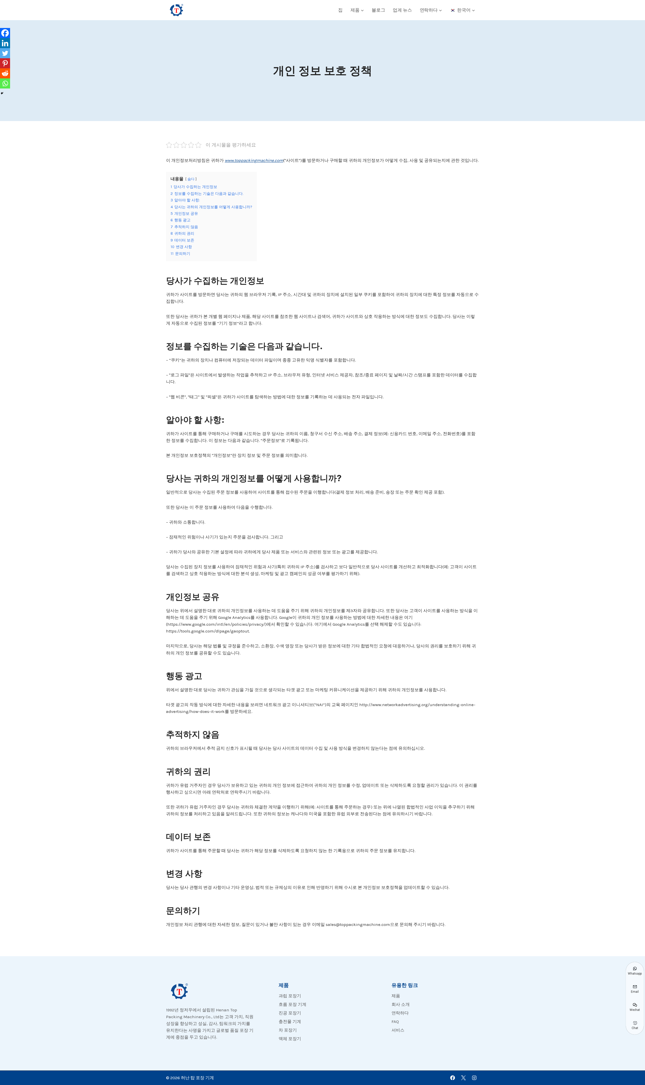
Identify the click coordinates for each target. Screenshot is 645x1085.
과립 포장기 (290, 995)
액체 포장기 (290, 1038)
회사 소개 (401, 1004)
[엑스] (463, 1077)
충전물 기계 (290, 1021)
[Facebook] (5, 33)
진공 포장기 (290, 1012)
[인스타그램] (474, 1077)
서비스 (398, 1030)
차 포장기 (288, 1030)
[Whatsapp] (5, 83)
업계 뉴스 (402, 10)
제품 (396, 995)
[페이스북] (452, 1077)
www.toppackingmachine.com (254, 160)
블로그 (378, 10)
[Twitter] (5, 53)
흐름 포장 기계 (292, 1004)
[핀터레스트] (5, 63)
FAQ (395, 1021)
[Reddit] (5, 73)
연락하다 (400, 1012)
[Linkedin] (5, 43)
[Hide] (2, 93)
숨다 (191, 179)
